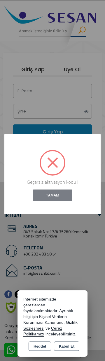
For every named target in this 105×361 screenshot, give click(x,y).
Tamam (52, 195)
